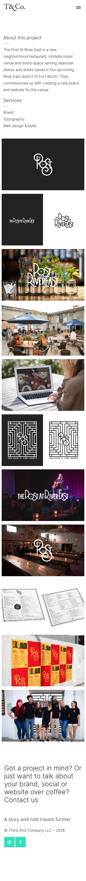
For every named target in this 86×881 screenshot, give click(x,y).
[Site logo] (14, 7)
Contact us (21, 800)
